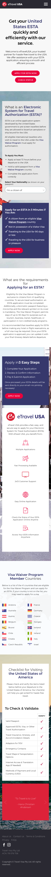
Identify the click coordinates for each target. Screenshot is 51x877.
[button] (5, 802)
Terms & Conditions (35, 836)
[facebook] (3, 844)
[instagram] (9, 844)
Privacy (5, 840)
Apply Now (14, 250)
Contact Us (18, 836)
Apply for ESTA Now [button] (25, 73)
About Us (6, 836)
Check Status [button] (25, 80)
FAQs (14, 840)
